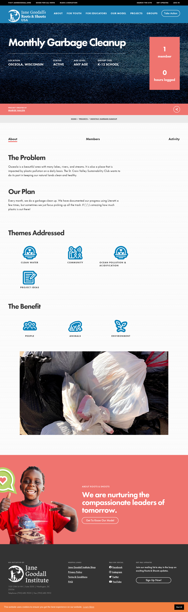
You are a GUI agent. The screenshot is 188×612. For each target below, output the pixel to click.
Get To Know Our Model (100, 520)
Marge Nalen (16, 110)
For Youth (74, 13)
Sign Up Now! (153, 580)
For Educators (96, 13)
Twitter (115, 576)
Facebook (117, 567)
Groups (152, 13)
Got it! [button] (179, 607)
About (58, 13)
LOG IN (176, 3)
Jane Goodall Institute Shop (82, 567)
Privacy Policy (75, 572)
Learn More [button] (88, 607)
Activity (174, 139)
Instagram (117, 572)
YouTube (117, 581)
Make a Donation (68, 3)
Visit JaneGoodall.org (19, 3)
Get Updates (162, 3)
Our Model (118, 13)
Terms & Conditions (77, 576)
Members (93, 139)
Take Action (170, 13)
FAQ (70, 581)
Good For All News (45, 3)
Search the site (144, 3)
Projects (136, 13)
